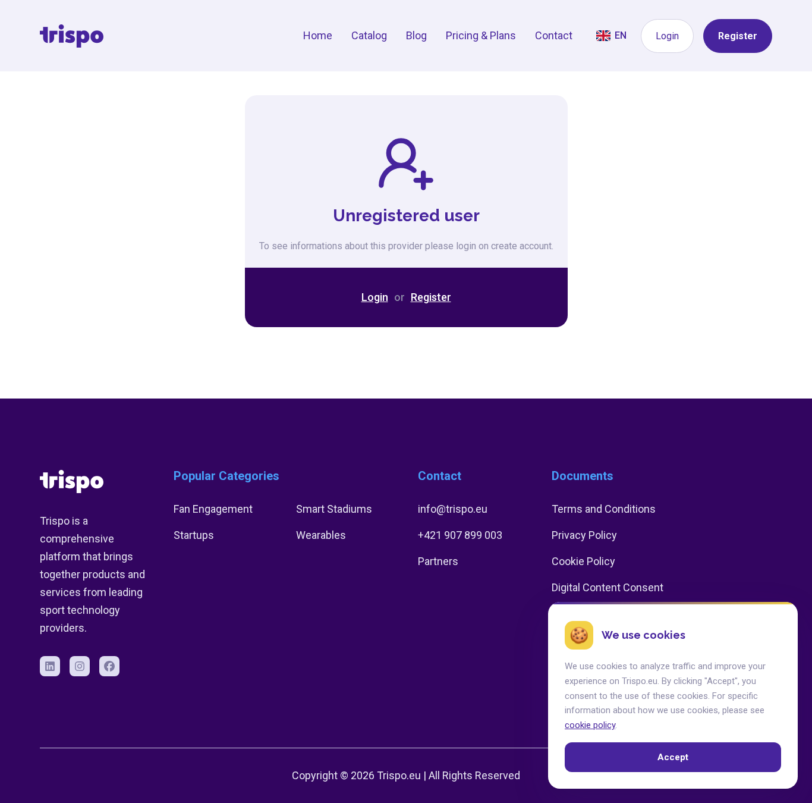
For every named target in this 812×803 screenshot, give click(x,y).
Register (737, 36)
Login (667, 36)
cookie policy (590, 725)
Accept (672, 757)
